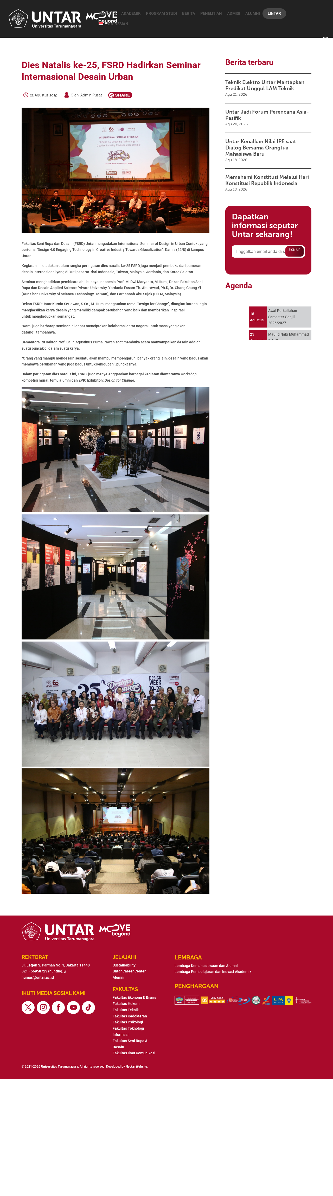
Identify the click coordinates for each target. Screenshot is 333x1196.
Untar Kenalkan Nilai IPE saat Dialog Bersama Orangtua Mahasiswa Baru (260, 147)
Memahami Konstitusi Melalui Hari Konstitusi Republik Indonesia (267, 180)
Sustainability (124, 965)
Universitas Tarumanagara (59, 1066)
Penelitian (211, 13)
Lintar (274, 13)
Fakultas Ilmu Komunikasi (134, 1053)
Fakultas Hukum (126, 1004)
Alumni (252, 13)
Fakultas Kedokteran (130, 1016)
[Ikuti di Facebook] (58, 1007)
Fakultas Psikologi (128, 1022)
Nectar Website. (137, 1066)
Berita (188, 13)
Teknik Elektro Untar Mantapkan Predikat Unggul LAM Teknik (264, 85)
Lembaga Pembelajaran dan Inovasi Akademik (213, 972)
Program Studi (161, 13)
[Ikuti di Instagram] (43, 1007)
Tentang (107, 13)
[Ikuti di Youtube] (73, 1007)
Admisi (233, 13)
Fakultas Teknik (126, 1010)
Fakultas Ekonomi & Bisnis (134, 997)
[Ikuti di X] (28, 1007)
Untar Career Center (129, 971)
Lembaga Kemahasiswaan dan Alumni (206, 966)
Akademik (131, 13)
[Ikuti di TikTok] (88, 1007)
